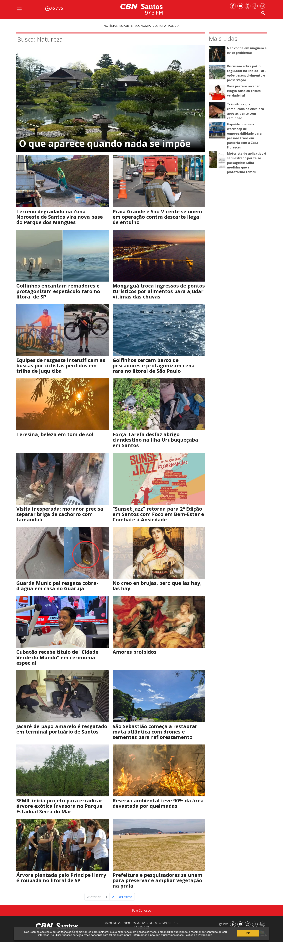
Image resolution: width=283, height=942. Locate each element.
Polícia (173, 26)
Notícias (111, 26)
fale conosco (141, 910)
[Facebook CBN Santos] (233, 5)
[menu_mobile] (19, 9)
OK (248, 933)
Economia (143, 26)
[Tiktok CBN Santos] (255, 5)
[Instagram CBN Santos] (248, 5)
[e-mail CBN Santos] (263, 5)
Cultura (159, 26)
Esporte (126, 26)
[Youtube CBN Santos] (241, 5)
